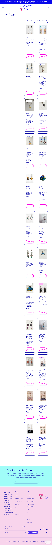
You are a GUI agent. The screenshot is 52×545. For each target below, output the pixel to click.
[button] (3, 7)
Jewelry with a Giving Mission (30, 505)
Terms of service (43, 541)
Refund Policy (30, 501)
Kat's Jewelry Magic (12, 541)
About (28, 509)
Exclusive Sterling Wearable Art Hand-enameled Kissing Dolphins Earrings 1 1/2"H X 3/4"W (30, 230)
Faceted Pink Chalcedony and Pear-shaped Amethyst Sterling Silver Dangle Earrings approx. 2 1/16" (43, 408)
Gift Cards (29, 522)
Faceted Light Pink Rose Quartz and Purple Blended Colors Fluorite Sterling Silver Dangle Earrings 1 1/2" (42, 373)
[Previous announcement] (2, 1)
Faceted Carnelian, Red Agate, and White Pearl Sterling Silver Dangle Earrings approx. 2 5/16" (29, 373)
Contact (29, 495)
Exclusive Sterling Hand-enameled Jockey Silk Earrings (30, 78)
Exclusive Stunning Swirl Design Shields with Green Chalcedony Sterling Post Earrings (29, 266)
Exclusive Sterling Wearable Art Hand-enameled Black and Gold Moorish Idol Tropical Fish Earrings (29, 190)
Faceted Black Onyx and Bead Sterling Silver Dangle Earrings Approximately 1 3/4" (43, 299)
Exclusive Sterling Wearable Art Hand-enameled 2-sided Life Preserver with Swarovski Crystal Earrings (43, 152)
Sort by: (26, 20)
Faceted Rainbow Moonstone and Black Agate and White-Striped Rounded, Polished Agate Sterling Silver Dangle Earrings (29, 442)
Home (28, 519)
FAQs (16, 507)
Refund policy (29, 541)
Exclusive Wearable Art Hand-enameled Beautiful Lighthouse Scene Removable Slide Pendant (43, 266)
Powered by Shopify (21, 541)
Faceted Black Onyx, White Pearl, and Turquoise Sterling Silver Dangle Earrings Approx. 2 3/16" (42, 337)
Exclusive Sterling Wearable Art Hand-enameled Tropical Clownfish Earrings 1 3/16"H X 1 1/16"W (43, 231)
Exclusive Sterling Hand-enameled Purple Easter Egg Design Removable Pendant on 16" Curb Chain (43, 117)
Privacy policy (36, 541)
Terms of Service (31, 516)
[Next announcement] (49, 1)
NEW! (16, 495)
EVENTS (17, 511)
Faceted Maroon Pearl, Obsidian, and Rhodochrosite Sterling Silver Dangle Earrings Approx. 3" (30, 408)
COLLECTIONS (18, 501)
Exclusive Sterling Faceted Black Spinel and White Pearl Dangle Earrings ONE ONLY (30, 40)
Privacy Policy (30, 512)
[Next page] (40, 463)
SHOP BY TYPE (19, 498)
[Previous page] (26, 460)
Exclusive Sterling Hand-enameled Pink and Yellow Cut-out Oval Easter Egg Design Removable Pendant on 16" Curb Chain (29, 118)
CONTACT (17, 514)
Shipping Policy (30, 498)
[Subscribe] (37, 481)
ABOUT (17, 504)
